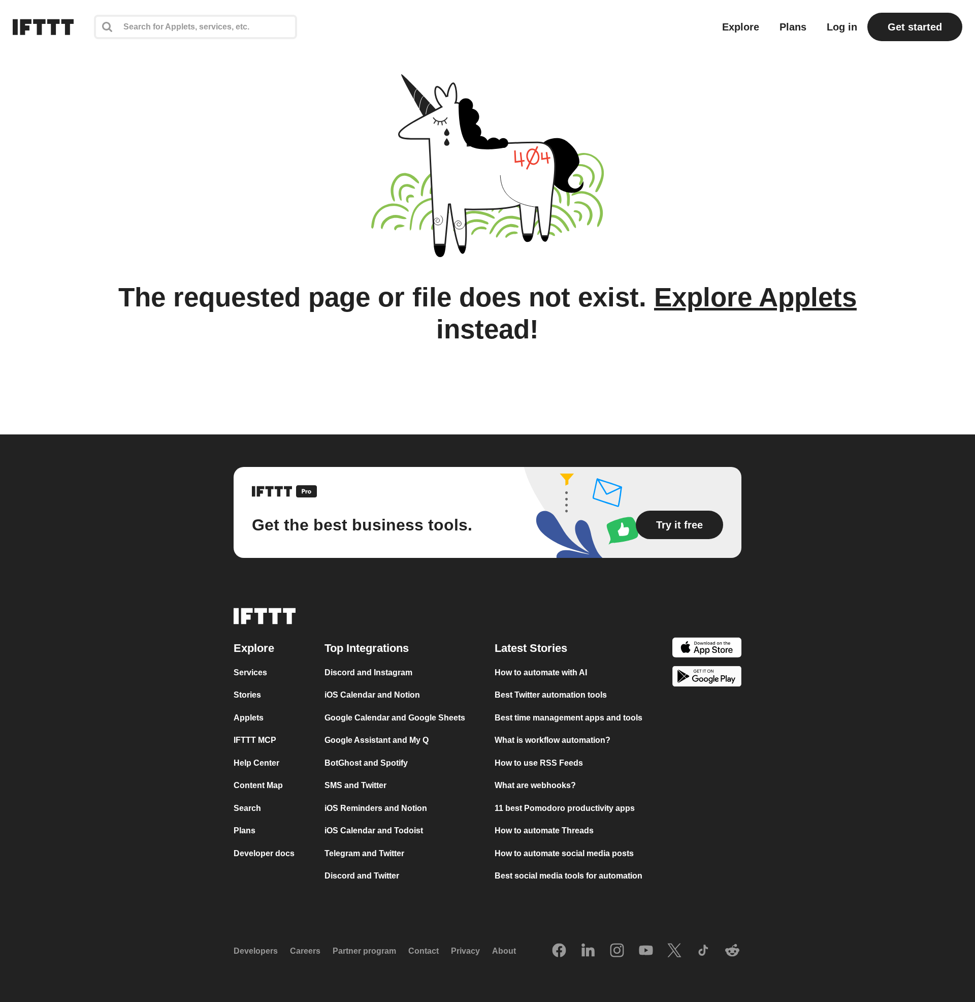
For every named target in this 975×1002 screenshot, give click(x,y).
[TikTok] (703, 951)
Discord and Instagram (368, 672)
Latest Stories (531, 648)
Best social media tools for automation (568, 876)
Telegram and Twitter (364, 853)
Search (247, 808)
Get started (915, 27)
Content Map (258, 785)
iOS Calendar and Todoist (373, 831)
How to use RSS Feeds (539, 763)
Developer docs (264, 853)
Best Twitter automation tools (551, 695)
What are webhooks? (535, 785)
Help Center (256, 763)
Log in (842, 27)
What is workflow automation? (552, 740)
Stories (247, 695)
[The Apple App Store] (706, 649)
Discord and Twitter (361, 876)
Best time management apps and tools (568, 717)
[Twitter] (674, 951)
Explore (740, 27)
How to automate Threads (544, 831)
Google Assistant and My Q (376, 740)
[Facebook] (559, 951)
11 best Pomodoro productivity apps (565, 808)
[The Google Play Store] (706, 678)
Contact (423, 951)
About (504, 951)
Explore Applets (755, 297)
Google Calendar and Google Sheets (394, 717)
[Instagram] (617, 951)
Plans (792, 27)
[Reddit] (732, 951)
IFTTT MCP (255, 740)
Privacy (465, 951)
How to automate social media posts (564, 853)
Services (250, 672)
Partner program (364, 951)
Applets (249, 717)
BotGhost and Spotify (366, 763)
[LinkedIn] (588, 951)
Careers (305, 951)
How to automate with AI (541, 672)
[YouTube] (646, 951)
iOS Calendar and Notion (372, 695)
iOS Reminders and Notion (375, 808)
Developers (256, 951)
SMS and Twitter (355, 785)
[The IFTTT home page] (43, 27)
